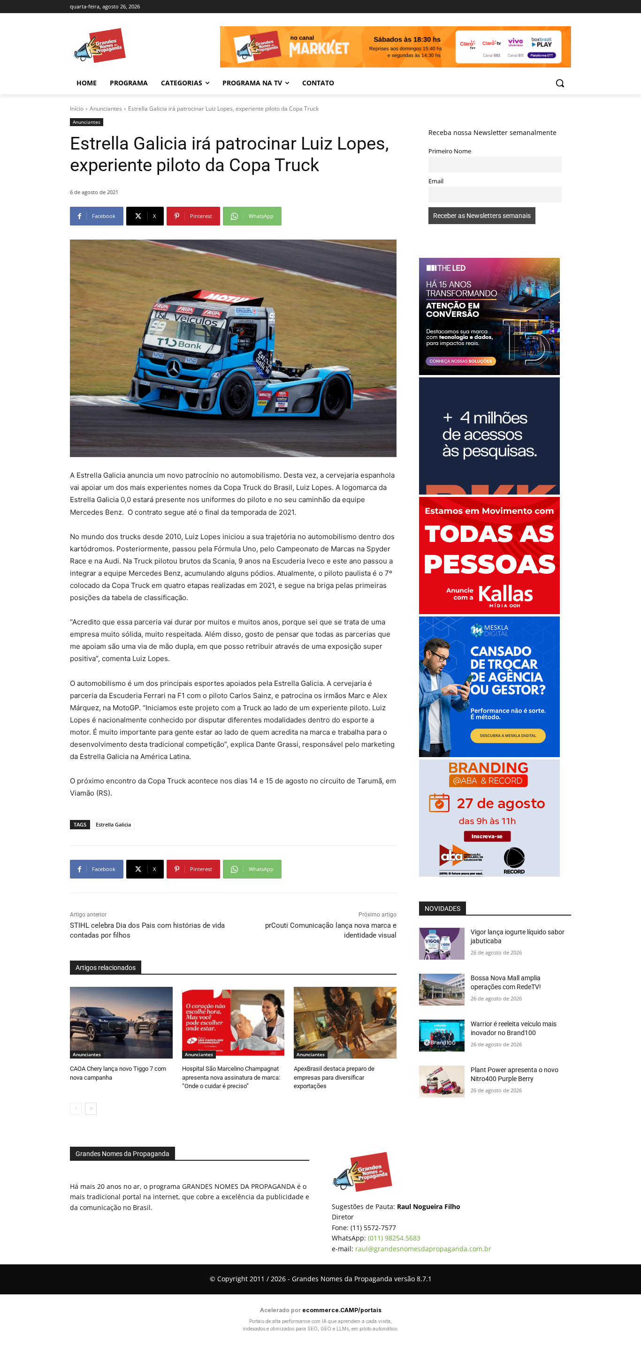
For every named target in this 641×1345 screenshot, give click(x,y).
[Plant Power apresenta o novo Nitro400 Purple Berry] (442, 1081)
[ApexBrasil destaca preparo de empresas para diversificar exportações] (345, 1023)
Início (77, 109)
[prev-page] (76, 1109)
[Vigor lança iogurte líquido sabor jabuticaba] (442, 944)
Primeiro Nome (449, 151)
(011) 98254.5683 (394, 1237)
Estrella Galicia (113, 824)
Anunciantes (106, 109)
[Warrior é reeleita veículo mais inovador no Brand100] (442, 1036)
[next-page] (91, 1109)
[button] (560, 83)
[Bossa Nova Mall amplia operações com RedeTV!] (442, 990)
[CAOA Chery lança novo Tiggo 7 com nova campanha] (121, 1023)
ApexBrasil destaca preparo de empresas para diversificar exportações (334, 1077)
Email (435, 181)
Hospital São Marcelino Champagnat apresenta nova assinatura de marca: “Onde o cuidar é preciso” (231, 1077)
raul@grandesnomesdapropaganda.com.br (423, 1248)
